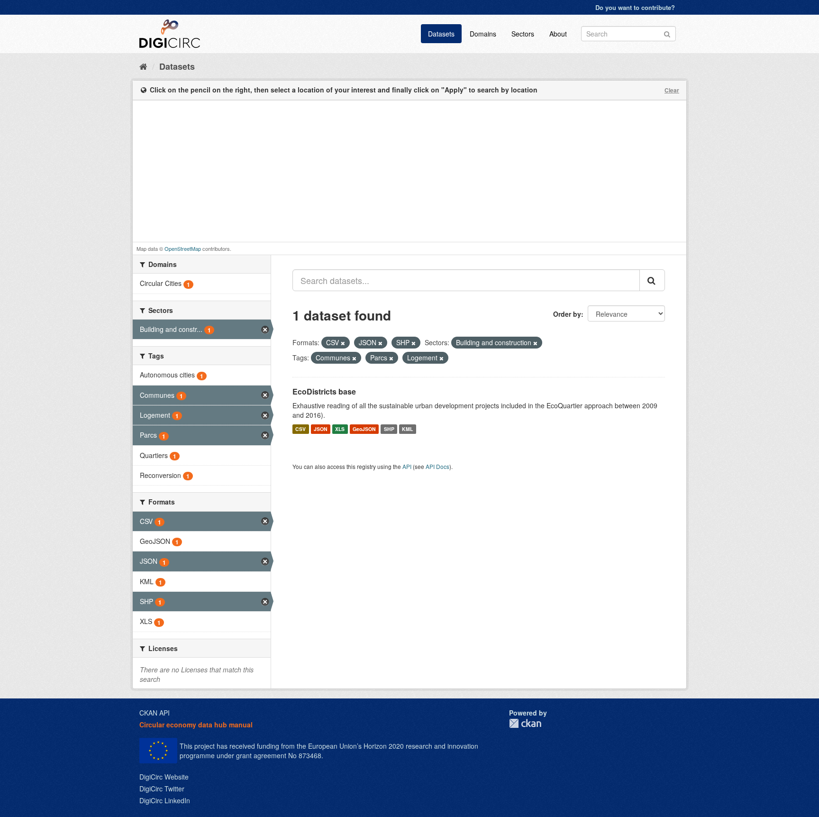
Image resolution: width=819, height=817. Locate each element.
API (406, 466)
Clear (671, 90)
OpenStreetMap (182, 248)
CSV (300, 428)
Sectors (522, 33)
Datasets (441, 33)
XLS (340, 428)
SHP (389, 428)
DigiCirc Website (164, 776)
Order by (567, 314)
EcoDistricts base (324, 391)
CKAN (525, 723)
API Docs (437, 466)
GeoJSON (364, 428)
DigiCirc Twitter (161, 788)
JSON (321, 428)
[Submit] (667, 33)
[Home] (143, 66)
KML (407, 428)
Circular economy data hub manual (196, 724)
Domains (483, 33)
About (558, 33)
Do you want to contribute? (635, 7)
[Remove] (343, 343)
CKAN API (154, 712)
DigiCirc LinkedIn (164, 800)
